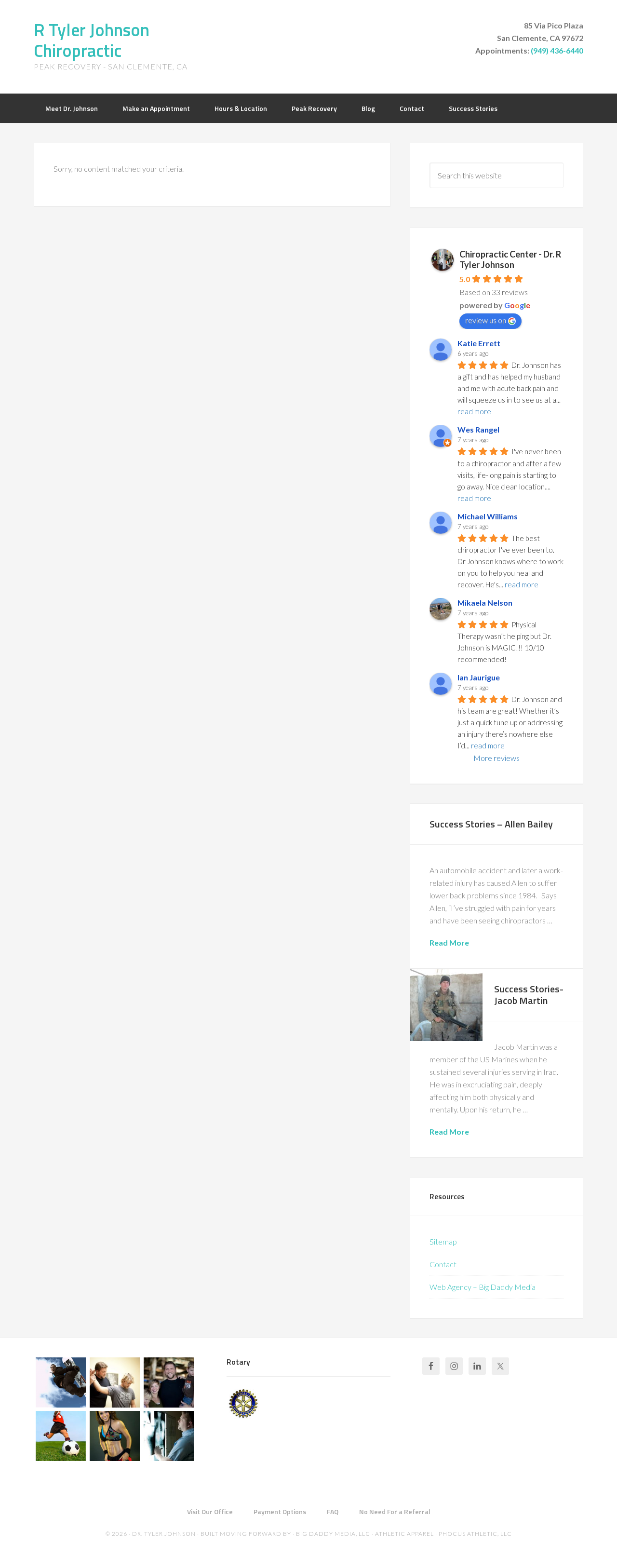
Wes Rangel (478, 429)
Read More (449, 942)
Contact (442, 1264)
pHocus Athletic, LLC (475, 1533)
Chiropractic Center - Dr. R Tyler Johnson (510, 259)
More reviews (496, 757)
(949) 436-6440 (557, 50)
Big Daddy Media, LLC (333, 1533)
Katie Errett (478, 343)
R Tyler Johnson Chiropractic (91, 40)
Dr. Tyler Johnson (164, 1533)
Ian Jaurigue (478, 677)
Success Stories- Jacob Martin (528, 994)
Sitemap (443, 1241)
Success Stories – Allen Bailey (491, 823)
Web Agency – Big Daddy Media (482, 1286)
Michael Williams (487, 516)
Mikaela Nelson (484, 602)
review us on (485, 320)
